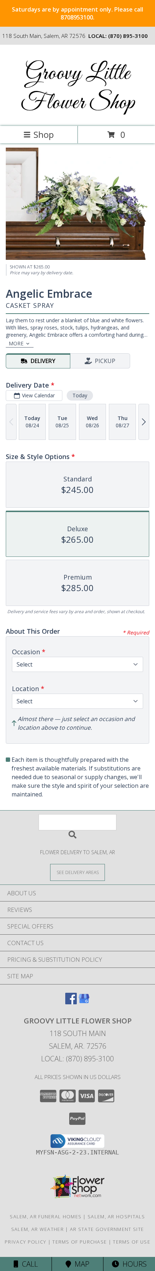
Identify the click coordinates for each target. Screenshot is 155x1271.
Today (79, 395)
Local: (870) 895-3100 (77, 1058)
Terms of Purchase (79, 1242)
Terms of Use (131, 1242)
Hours (133, 1264)
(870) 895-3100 (128, 35)
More (16, 343)
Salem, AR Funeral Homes (45, 1216)
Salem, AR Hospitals (116, 1216)
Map (80, 1264)
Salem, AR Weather (37, 1229)
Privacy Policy (25, 1242)
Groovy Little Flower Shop (78, 88)
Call (28, 1264)
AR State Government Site (107, 1229)
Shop (44, 134)
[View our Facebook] (71, 1002)
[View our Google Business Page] (84, 1002)
